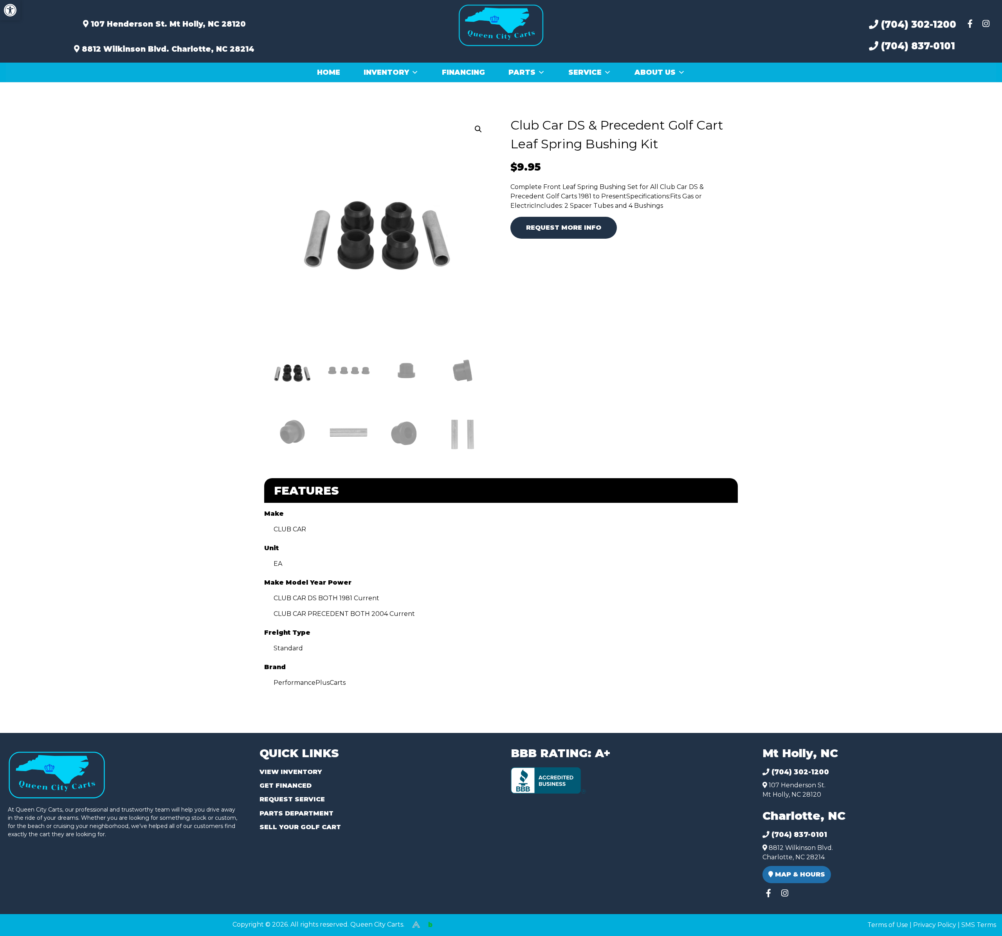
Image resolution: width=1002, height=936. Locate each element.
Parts (521, 72)
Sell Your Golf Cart (300, 827)
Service (585, 72)
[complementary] (978, 912)
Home (328, 72)
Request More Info (563, 227)
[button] (10, 10)
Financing (463, 72)
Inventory (386, 72)
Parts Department (296, 813)
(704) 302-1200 (917, 24)
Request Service (292, 799)
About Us (655, 72)
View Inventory (291, 772)
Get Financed (286, 785)
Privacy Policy (934, 925)
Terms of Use (887, 925)
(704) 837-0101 (916, 46)
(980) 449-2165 (27, 921)
